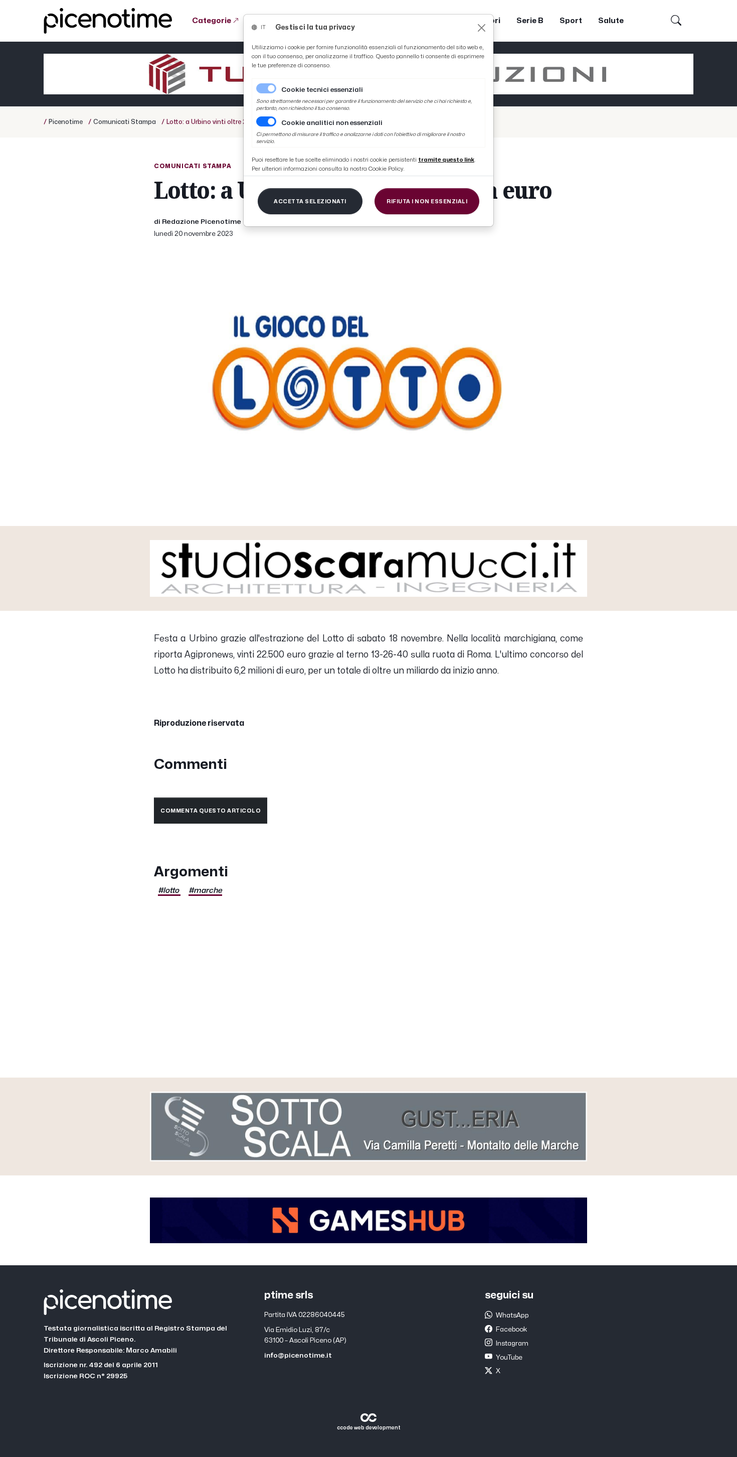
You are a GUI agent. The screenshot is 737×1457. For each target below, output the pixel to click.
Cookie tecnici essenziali (322, 90)
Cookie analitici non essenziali (332, 123)
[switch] (266, 121)
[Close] (481, 28)
